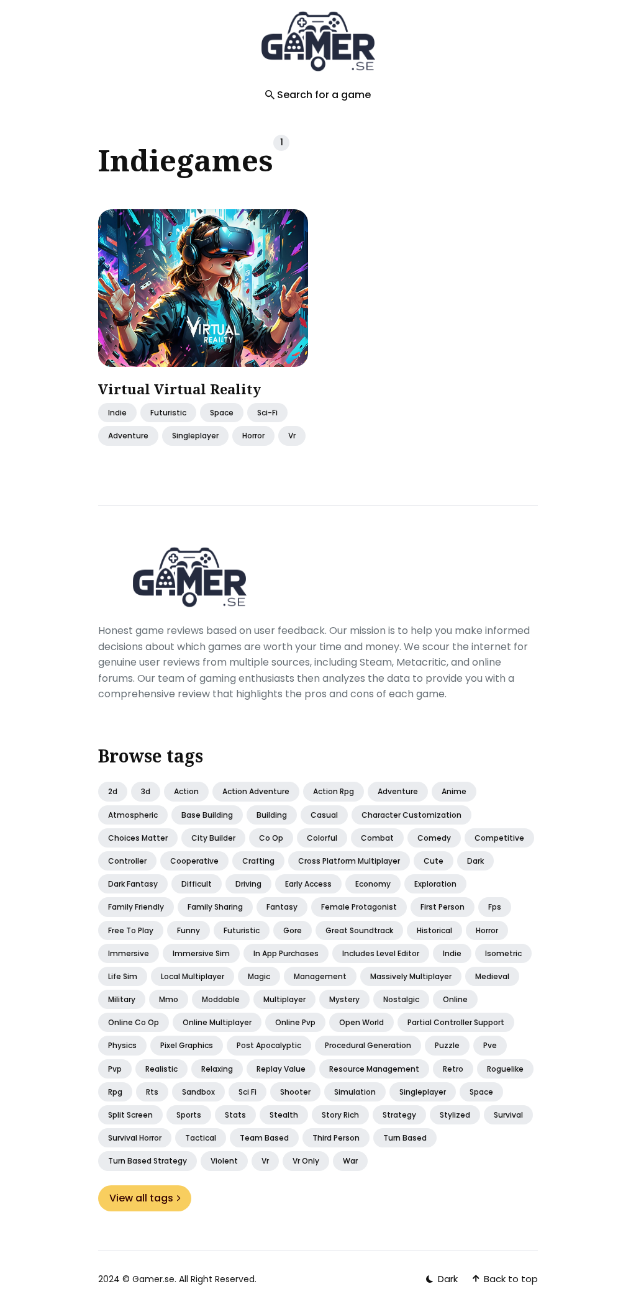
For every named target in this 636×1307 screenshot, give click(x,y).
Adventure (128, 436)
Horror (487, 930)
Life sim (122, 976)
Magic (259, 976)
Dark (475, 861)
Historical (434, 930)
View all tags (141, 1198)
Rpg (115, 1092)
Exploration (435, 884)
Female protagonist (359, 907)
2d (112, 791)
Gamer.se (153, 1279)
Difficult (196, 884)
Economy (373, 884)
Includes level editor (380, 953)
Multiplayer (284, 999)
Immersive (128, 953)
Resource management (374, 1069)
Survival (508, 1115)
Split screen (130, 1115)
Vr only (306, 1160)
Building (272, 815)
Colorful (322, 838)
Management (320, 976)
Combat (377, 838)
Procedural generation (368, 1045)
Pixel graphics (186, 1045)
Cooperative (194, 861)
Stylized (455, 1115)
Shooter (295, 1092)
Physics (122, 1045)
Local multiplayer (192, 976)
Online (455, 999)
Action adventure (255, 791)
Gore (292, 930)
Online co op (133, 1022)
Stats (235, 1115)
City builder (213, 838)
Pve (490, 1045)
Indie (117, 413)
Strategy (399, 1115)
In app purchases (286, 953)
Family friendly (136, 907)
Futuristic (242, 930)
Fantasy (282, 907)
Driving (248, 884)
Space (481, 1092)
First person (442, 907)
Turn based (405, 1138)
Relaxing (217, 1069)
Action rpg (333, 791)
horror (253, 436)
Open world (361, 1022)
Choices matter (138, 838)
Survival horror (134, 1138)
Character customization (411, 815)
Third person (336, 1138)
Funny (188, 930)
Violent (224, 1160)
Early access (308, 884)
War (350, 1160)
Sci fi (247, 1092)
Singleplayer (422, 1092)
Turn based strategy (147, 1160)
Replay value (281, 1069)
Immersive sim (201, 953)
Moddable (221, 999)
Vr (265, 1160)
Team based (264, 1138)
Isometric (503, 953)
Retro (453, 1069)
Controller (127, 861)
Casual (324, 815)
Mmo (168, 999)
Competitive (499, 838)
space (222, 413)
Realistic (161, 1069)
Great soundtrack (359, 930)
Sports (188, 1115)
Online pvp (295, 1022)
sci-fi (267, 413)
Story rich (340, 1115)
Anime (454, 791)
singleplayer (195, 436)
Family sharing (215, 907)
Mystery (344, 999)
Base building (207, 815)
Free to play (130, 930)
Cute (433, 861)
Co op (271, 838)
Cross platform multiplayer (349, 861)
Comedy (434, 838)
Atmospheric (133, 815)
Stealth (284, 1115)
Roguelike (505, 1069)
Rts (152, 1092)
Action (186, 791)
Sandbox (198, 1092)
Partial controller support (455, 1022)
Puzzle (447, 1045)
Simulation (355, 1092)
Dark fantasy (133, 884)
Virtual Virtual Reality (179, 388)
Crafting (258, 861)
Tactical (200, 1138)
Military (121, 999)
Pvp (115, 1069)
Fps (494, 907)
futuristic (168, 413)
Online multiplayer (217, 1022)
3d (145, 791)
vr (292, 436)
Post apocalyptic (269, 1045)
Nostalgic (401, 999)
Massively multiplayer (411, 976)
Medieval (492, 976)
